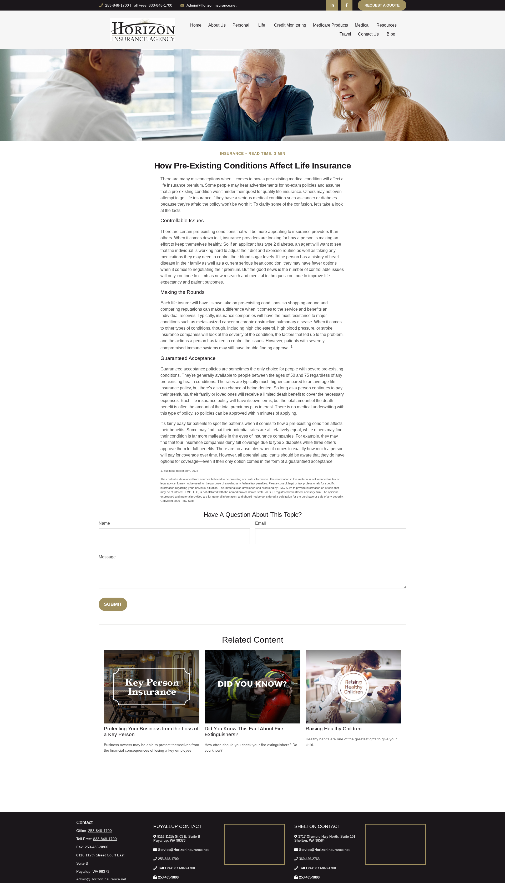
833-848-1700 (105, 839)
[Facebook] (346, 5)
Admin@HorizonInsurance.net (211, 5)
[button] (196, 25)
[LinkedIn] (332, 5)
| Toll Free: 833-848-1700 (151, 5)
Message (107, 557)
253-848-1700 (117, 5)
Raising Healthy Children (334, 728)
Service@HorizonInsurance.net (183, 850)
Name (104, 523)
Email (260, 523)
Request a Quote (382, 5)
